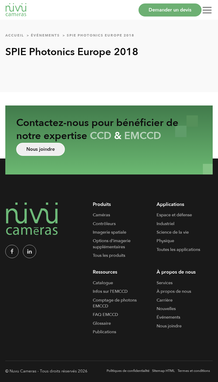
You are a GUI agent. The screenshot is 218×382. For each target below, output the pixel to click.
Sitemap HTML (163, 370)
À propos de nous (174, 291)
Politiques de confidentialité (128, 370)
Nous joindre (40, 149)
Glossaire (102, 323)
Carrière (165, 300)
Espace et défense (174, 215)
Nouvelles (166, 309)
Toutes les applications (178, 250)
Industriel (165, 224)
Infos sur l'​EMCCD (110, 291)
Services (165, 283)
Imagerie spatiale (109, 232)
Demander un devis (170, 10)
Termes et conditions (194, 370)
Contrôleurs (104, 224)
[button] (207, 9)
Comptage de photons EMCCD (115, 303)
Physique (165, 241)
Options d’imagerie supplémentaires (112, 244)
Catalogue (103, 283)
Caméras (101, 215)
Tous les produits (109, 255)
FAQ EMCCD (105, 315)
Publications (104, 332)
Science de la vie (173, 232)
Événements (168, 317)
